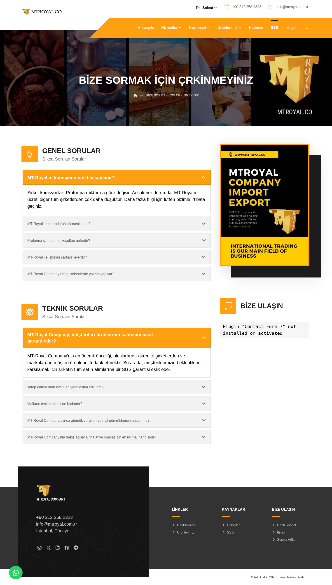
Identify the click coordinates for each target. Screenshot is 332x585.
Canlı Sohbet (286, 525)
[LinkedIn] (57, 547)
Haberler (233, 525)
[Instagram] (39, 547)
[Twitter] (48, 547)
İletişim (282, 532)
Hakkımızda (186, 525)
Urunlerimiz (185, 532)
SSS (230, 532)
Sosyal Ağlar (286, 539)
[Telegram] (75, 547)
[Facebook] (66, 547)
